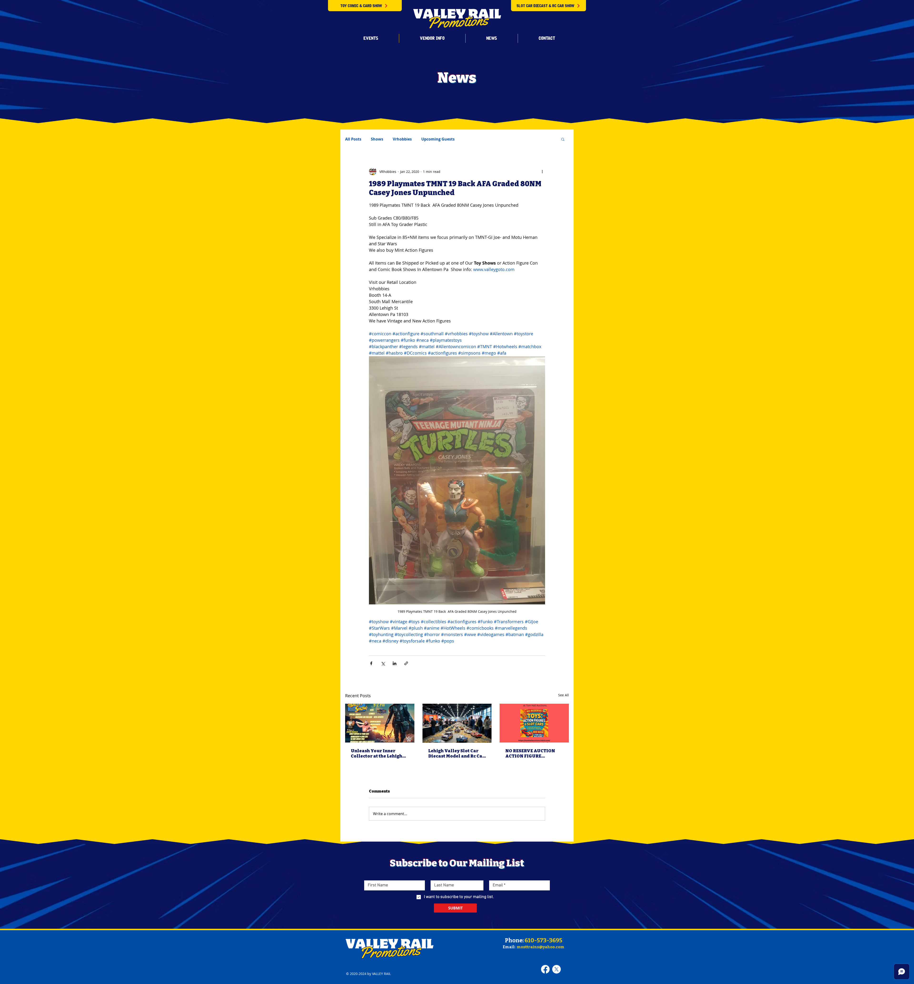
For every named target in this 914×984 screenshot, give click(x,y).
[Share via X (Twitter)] (383, 663)
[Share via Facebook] (371, 663)
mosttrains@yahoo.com (540, 947)
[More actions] (542, 171)
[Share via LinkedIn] (394, 663)
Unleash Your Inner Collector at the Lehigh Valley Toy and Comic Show (376, 753)
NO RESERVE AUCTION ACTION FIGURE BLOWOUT (530, 753)
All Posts (353, 139)
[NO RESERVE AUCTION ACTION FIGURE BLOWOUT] (534, 723)
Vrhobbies (402, 139)
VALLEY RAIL (381, 973)
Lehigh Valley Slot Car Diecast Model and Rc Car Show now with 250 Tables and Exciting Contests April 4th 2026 (456, 753)
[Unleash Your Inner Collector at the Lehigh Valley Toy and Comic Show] (379, 723)
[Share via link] (406, 663)
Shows (377, 139)
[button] (371, 38)
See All (563, 695)
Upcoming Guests (438, 139)
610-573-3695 (543, 940)
